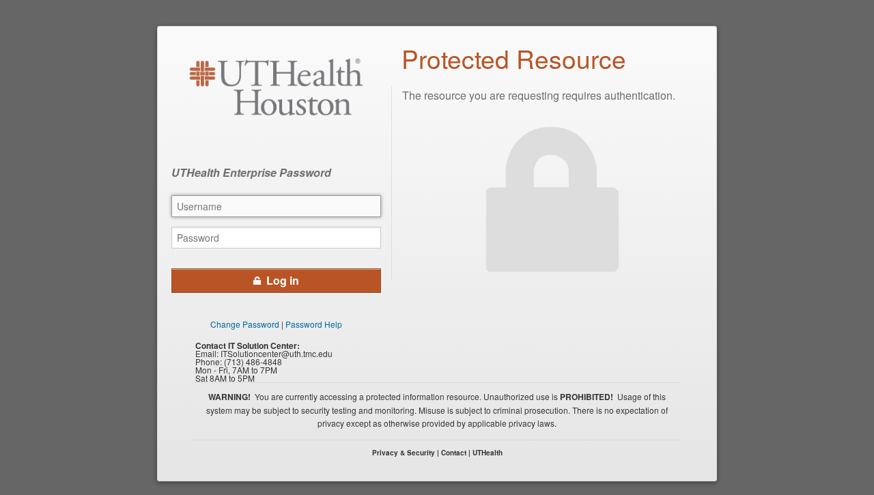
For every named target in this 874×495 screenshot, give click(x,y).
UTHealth (488, 452)
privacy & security (403, 452)
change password (244, 324)
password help (313, 324)
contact (453, 452)
